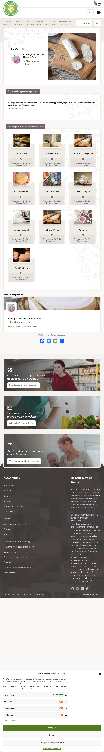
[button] (100, 673)
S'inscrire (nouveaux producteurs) (19, 546)
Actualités (8, 518)
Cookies (7, 562)
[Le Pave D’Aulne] (52, 217)
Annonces (8, 501)
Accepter (52, 727)
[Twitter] (48, 341)
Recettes (7, 495)
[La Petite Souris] (52, 140)
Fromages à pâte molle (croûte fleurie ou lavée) (35, 24)
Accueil (7, 21)
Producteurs (9, 485)
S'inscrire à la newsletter (21, 423)
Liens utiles (8, 511)
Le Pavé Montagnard (83, 153)
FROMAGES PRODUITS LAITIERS (41, 21)
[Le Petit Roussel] (52, 179)
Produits (18, 21)
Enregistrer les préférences (52, 742)
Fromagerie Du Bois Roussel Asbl (33, 55)
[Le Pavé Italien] (21, 179)
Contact (7, 529)
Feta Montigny (83, 192)
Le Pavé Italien (21, 192)
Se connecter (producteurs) (16, 541)
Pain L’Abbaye (21, 268)
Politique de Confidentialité (52, 749)
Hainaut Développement (13, 594)
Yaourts (82, 230)
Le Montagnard (21, 230)
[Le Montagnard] (21, 217)
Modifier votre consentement (17, 567)
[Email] (55, 341)
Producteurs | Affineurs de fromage (22, 326)
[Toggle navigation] (99, 12)
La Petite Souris (52, 153)
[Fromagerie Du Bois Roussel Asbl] (52, 303)
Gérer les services (10, 721)
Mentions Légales (11, 552)
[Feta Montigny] (82, 179)
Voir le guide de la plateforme (24, 461)
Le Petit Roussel (52, 192)
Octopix (86, 594)
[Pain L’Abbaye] (21, 255)
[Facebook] (42, 341)
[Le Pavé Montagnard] (82, 140)
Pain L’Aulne (21, 153)
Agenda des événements (15, 524)
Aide (5, 534)
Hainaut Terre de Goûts (14, 506)
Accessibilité (9, 572)
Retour (85, 23)
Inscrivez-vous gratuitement (23, 385)
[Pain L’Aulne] (21, 140)
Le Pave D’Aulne (52, 230)
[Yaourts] (82, 217)
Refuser (52, 735)
